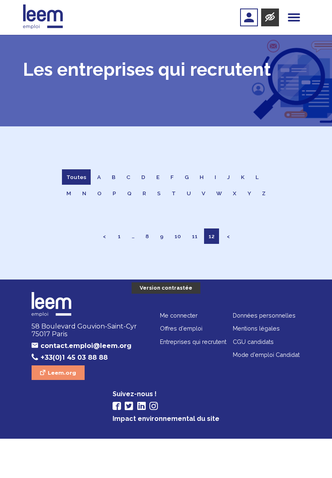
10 (178, 236)
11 (195, 236)
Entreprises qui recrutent (193, 341)
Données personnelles (264, 315)
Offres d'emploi (181, 328)
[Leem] (43, 17)
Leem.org (62, 372)
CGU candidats (253, 341)
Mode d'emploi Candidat (266, 354)
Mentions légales (256, 328)
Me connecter (179, 315)
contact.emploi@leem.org (86, 346)
